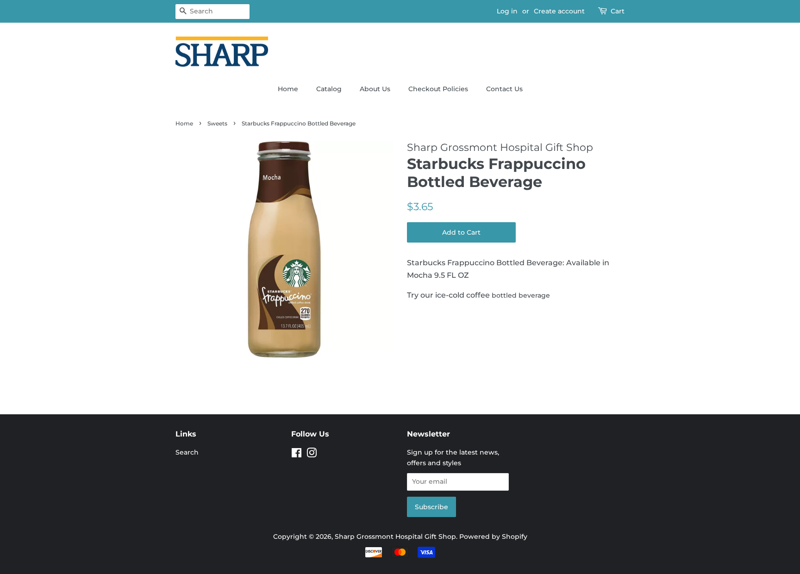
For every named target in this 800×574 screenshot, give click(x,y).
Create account (559, 11)
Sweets (217, 123)
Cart (618, 11)
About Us (375, 89)
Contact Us (504, 89)
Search (187, 452)
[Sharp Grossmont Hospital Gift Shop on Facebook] (296, 454)
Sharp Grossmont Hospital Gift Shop (395, 536)
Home (288, 89)
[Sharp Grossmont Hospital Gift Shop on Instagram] (311, 454)
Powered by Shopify (493, 536)
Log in (507, 11)
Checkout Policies (438, 89)
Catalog (329, 89)
